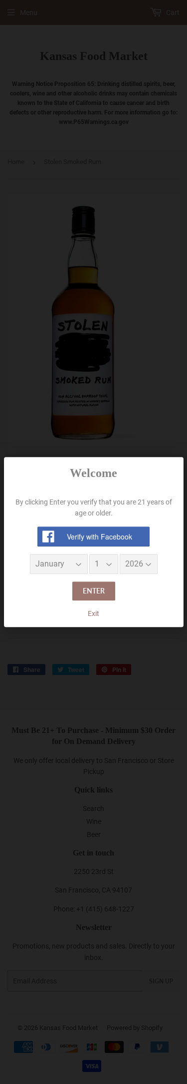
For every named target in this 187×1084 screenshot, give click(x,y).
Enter (94, 591)
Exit (93, 614)
